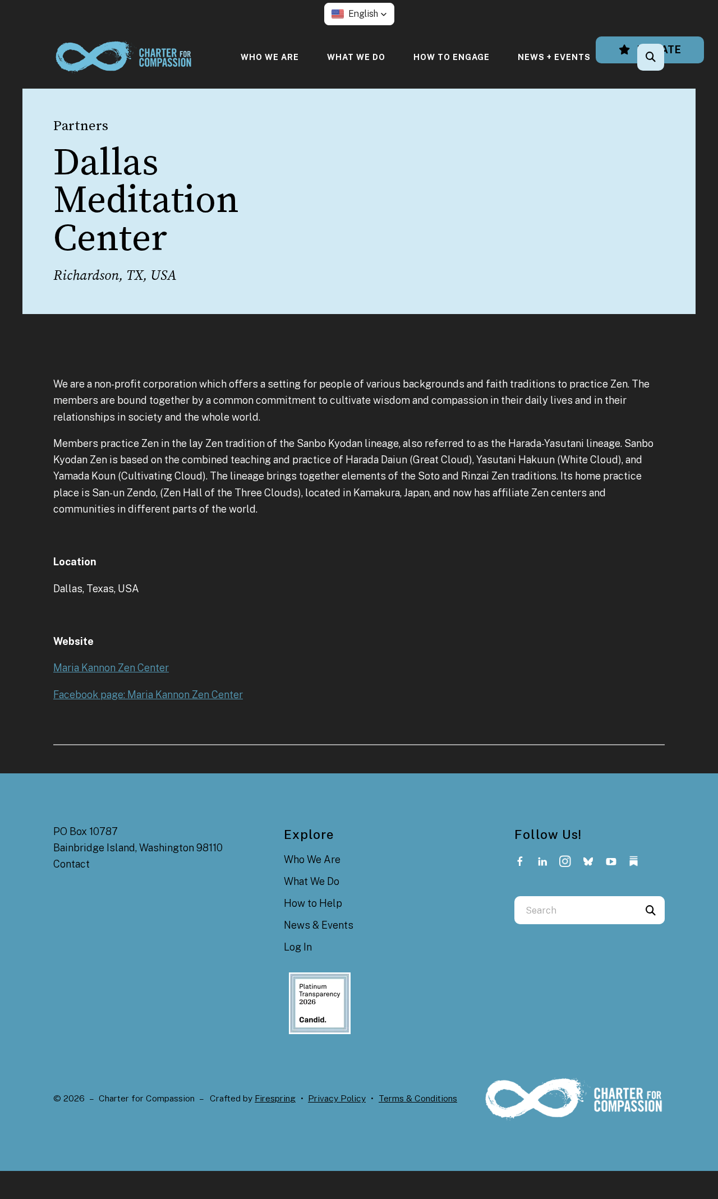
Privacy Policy (337, 1098)
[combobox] (666, 57)
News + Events (554, 57)
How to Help (313, 903)
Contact (71, 864)
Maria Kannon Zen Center (111, 668)
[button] (359, 14)
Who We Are (270, 57)
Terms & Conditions (418, 1098)
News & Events (318, 925)
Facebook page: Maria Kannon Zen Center (148, 694)
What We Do (356, 57)
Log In (298, 947)
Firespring (275, 1098)
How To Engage (451, 57)
